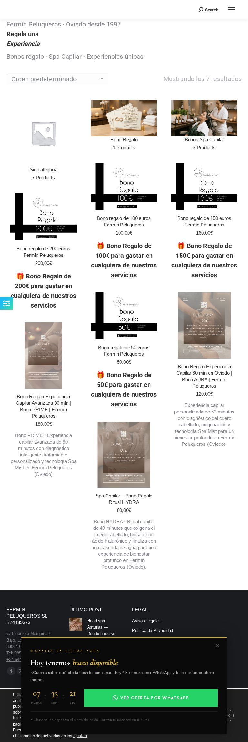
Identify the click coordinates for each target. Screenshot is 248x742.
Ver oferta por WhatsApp (154, 698)
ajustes (80, 735)
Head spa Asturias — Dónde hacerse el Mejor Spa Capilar (101, 633)
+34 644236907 (20, 659)
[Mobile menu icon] (231, 9)
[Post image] (75, 624)
